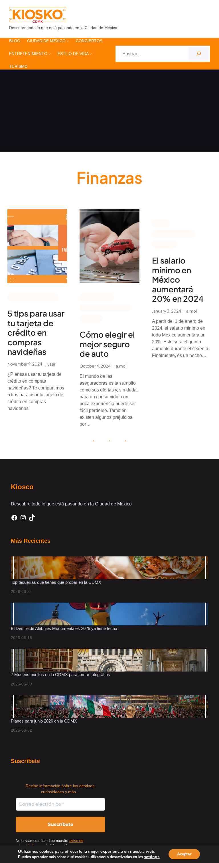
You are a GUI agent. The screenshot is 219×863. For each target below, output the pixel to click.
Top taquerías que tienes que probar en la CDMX (56, 582)
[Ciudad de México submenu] (68, 41)
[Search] (198, 54)
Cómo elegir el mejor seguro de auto (107, 344)
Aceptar (184, 854)
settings (151, 856)
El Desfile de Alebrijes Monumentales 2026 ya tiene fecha (64, 628)
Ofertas (91, 318)
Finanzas (164, 243)
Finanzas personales (33, 296)
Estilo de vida (96, 296)
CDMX (161, 222)
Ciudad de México (173, 233)
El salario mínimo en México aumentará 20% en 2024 (178, 279)
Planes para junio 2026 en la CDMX (44, 721)
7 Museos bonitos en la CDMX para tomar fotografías (60, 674)
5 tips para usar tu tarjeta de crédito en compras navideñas (35, 332)
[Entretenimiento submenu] (49, 53)
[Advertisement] (109, 112)
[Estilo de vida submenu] (91, 53)
